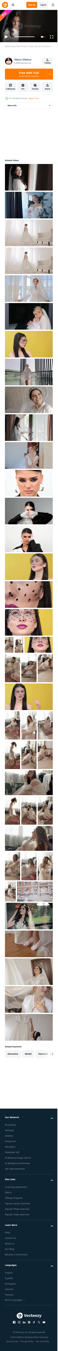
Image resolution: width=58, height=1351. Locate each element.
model (28, 1170)
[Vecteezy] (5, 5)
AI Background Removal (17, 1280)
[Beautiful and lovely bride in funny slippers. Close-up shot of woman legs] (28, 1060)
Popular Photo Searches (17, 1325)
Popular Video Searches (17, 1331)
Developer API (12, 1269)
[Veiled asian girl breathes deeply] (28, 565)
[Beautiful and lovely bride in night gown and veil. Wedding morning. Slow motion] (28, 398)
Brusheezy (10, 1241)
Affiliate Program (13, 1314)
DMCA (8, 1309)
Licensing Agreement (16, 1303)
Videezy (9, 1252)
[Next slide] (46, 1170)
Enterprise (10, 1258)
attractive (12, 1170)
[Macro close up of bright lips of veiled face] (28, 593)
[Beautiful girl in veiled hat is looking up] (28, 621)
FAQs (7, 1349)
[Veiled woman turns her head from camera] (28, 343)
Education (10, 1263)
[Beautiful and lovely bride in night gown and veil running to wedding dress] (28, 1088)
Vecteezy (9, 1247)
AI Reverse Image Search (18, 1274)
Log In (43, 5)
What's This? (33, 98)
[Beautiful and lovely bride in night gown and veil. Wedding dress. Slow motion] (28, 1144)
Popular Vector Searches (17, 1320)
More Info (12, 104)
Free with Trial (29, 74)
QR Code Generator (15, 1285)
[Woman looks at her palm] (28, 725)
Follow (48, 63)
